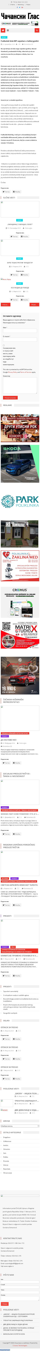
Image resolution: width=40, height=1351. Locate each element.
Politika (5, 1157)
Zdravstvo (6, 1149)
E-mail (3, 1284)
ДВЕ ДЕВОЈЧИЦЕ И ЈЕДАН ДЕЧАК (15, 1324)
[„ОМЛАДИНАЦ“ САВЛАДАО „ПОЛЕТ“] (20, 209)
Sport (4, 37)
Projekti (5, 736)
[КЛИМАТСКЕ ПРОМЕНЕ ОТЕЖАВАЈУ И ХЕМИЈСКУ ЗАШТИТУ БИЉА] (20, 931)
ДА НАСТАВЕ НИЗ (8, 740)
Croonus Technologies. (20, 1345)
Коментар (6, 376)
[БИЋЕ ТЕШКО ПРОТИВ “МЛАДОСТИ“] (20, 247)
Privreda (6, 1161)
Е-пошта (6, 336)
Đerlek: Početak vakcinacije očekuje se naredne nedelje (7, 305)
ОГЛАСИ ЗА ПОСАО (9, 1027)
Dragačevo (6, 1137)
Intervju (5, 878)
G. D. (26, 291)
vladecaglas (28, 228)
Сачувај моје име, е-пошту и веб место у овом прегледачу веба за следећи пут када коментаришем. (9, 356)
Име (5, 327)
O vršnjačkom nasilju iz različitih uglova (16, 995)
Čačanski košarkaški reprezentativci (13, 701)
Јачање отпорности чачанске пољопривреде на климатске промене (17, 951)
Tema (2, 1290)
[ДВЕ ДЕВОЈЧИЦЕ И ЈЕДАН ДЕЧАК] (7, 1110)
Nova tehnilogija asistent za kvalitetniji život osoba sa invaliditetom (20, 1000)
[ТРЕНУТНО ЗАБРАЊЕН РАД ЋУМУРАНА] (7, 1103)
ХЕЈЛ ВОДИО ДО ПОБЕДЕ (20, 288)
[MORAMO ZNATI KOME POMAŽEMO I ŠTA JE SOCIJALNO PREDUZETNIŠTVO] (20, 792)
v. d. (27, 266)
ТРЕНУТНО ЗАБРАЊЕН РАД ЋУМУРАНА (18, 1320)
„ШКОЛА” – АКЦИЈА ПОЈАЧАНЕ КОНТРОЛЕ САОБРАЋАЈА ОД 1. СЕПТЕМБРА (19, 1315)
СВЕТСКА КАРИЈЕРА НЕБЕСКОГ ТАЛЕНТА (19, 885)
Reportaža (6, 1169)
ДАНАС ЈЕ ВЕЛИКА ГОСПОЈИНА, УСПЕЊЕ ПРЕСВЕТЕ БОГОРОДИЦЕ (18, 1329)
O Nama (12, 4)
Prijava (28, 4)
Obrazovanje (7, 1173)
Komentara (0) (28, 44)
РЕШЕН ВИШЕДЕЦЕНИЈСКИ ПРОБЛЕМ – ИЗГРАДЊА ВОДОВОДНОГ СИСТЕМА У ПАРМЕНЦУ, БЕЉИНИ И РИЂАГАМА (35, 305)
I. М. (19, 44)
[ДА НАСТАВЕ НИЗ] (20, 718)
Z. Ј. (20, 817)
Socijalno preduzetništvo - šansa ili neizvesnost (17, 775)
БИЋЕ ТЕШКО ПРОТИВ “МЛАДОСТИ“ (20, 263)
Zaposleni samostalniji (10, 991)
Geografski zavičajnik (10, 1013)
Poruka (3, 1295)
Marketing (21, 4)
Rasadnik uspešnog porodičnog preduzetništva (19, 846)
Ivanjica (5, 1145)
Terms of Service (25, 372)
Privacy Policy (12, 372)
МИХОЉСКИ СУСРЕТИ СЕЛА (14, 1334)
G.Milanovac (7, 1141)
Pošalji (5, 1304)
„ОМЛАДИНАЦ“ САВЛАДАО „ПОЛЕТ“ (20, 224)
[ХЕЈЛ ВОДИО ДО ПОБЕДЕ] (20, 279)
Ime (2, 1279)
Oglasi (6, 1020)
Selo (13, 947)
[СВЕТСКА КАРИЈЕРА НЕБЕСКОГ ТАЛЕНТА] (20, 863)
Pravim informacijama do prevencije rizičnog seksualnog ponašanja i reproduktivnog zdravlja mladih (19, 1007)
